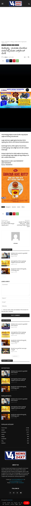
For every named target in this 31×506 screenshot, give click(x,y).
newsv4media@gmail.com (18, 479)
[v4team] (2, 57)
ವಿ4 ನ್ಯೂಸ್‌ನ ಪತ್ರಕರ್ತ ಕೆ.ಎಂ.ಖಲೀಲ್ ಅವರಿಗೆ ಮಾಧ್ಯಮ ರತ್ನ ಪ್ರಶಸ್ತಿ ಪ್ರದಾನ (7, 223)
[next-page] (5, 276)
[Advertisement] (15, 23)
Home (2, 41)
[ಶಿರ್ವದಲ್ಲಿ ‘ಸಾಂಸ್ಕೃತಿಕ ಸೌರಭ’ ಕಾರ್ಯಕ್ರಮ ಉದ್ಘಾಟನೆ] (5, 351)
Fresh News (7, 41)
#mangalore (8, 206)
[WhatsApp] (17, 60)
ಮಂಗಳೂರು (17, 45)
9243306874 (21, 482)
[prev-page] (2, 276)
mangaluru (9, 45)
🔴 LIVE (26, 503)
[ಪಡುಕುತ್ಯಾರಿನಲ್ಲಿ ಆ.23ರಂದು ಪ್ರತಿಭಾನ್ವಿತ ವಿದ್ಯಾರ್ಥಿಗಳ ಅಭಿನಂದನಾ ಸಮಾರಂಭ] (5, 263)
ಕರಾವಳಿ (13, 45)
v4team (6, 57)
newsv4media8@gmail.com (15, 481)
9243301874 (14, 482)
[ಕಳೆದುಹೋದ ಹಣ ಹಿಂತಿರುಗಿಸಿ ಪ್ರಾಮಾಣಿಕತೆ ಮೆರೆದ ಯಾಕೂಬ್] (5, 256)
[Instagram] (13, 492)
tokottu (18, 206)
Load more (15, 356)
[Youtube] (20, 492)
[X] (10, 60)
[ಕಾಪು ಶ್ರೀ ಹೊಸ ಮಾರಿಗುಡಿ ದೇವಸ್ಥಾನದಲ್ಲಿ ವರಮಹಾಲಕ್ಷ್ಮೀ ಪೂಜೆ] (5, 271)
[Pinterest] (14, 60)
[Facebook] (7, 60)
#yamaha (14, 206)
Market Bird (10, 500)
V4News (23, 206)
